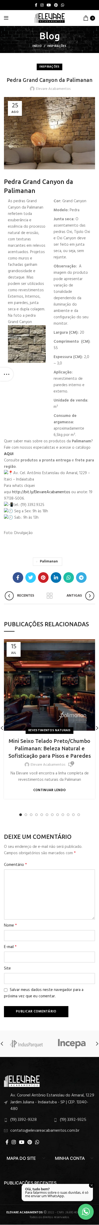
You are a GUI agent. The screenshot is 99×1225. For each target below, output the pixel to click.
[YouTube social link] (49, 5)
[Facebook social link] (36, 5)
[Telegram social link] (81, 577)
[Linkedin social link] (56, 577)
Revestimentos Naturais (49, 730)
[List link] (49, 1102)
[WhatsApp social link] (62, 5)
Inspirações (56, 46)
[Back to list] (50, 596)
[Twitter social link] (30, 577)
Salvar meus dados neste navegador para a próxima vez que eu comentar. (43, 993)
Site (7, 968)
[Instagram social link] (42, 5)
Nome (10, 925)
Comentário (15, 865)
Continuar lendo (49, 790)
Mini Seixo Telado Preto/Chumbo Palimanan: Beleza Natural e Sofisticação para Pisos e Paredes (49, 748)
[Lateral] (6, 374)
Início (37, 46)
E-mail (10, 947)
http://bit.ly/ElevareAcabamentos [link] (41, 492)
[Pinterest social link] (56, 5)
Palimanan (49, 561)
